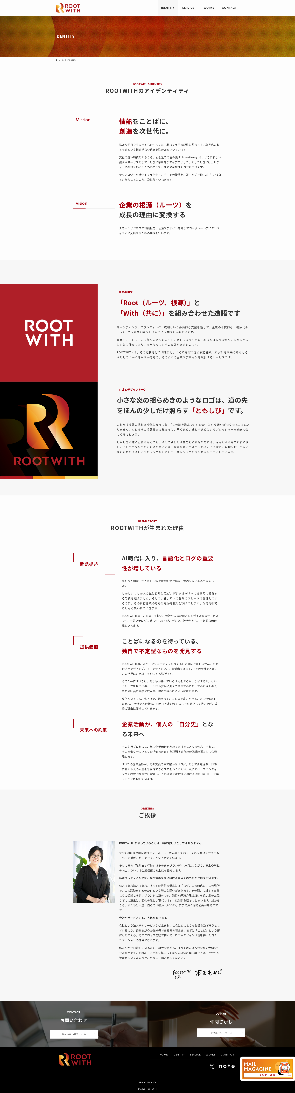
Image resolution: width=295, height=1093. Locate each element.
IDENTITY (179, 1054)
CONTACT (227, 1054)
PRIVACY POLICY (147, 1082)
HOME (163, 1054)
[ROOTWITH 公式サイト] (68, 8)
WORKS (210, 1054)
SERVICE (195, 1054)
